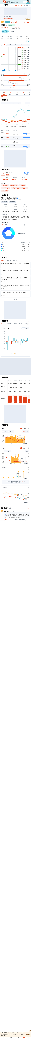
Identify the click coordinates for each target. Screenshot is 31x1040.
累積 (27, 328)
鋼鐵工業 (7, 22)
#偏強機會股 (5, 185)
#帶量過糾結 (24, 188)
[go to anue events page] (24, 5)
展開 (28, 41)
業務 (6, 224)
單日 (23, 328)
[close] (1, 2)
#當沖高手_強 (13, 185)
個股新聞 (3, 260)
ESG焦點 (27, 18)
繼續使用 (28, 1034)
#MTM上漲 (5, 190)
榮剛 (10, 16)
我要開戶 (13, 22)
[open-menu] (1, 5)
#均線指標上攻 (15, 188)
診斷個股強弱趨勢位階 (8, 18)
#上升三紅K (22, 185)
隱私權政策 (3, 1035)
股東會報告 (12, 201)
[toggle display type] (28, 428)
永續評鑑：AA (11, 25)
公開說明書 (4, 201)
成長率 (24, 428)
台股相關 (15, 260)
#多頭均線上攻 (6, 188)
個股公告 (9, 260)
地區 (2, 224)
